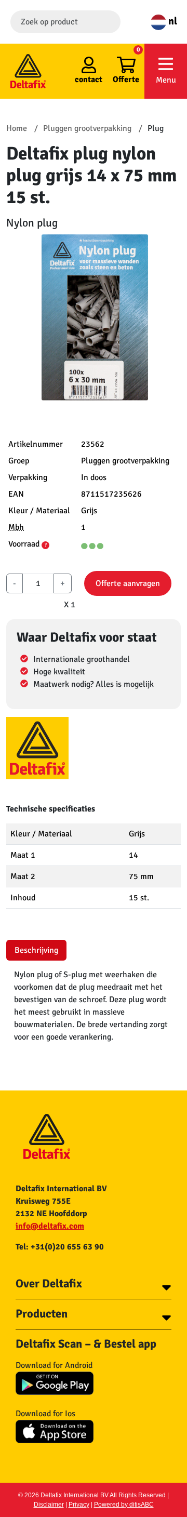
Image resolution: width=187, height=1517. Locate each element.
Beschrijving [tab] (36, 950)
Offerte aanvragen (128, 583)
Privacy (79, 1504)
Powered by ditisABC (124, 1504)
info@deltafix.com (50, 1226)
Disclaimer (49, 1504)
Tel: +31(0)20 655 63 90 (60, 1247)
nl (171, 21)
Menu (166, 80)
